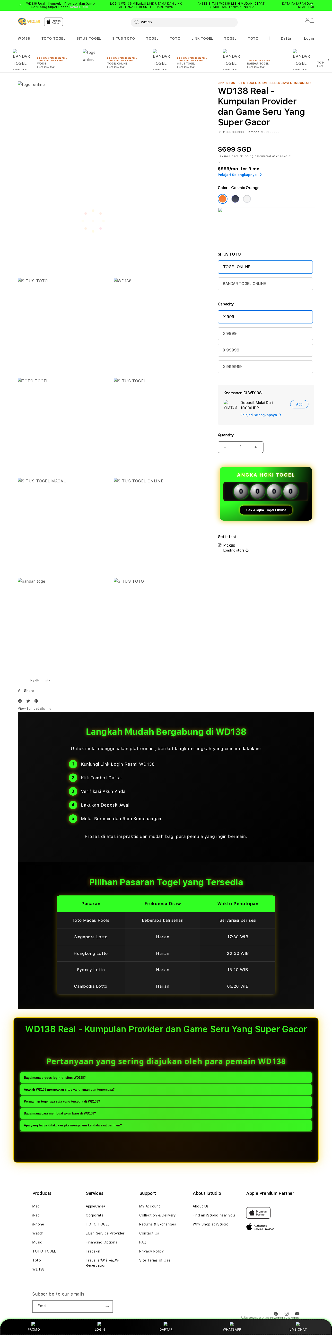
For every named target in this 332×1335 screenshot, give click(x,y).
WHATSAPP (232, 1329)
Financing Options (101, 1242)
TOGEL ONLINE (236, 267)
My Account (149, 1206)
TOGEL (152, 38)
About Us (201, 1206)
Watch (38, 1233)
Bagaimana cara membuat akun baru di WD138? (60, 1113)
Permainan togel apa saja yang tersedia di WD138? (62, 1102)
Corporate (95, 1215)
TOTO (175, 38)
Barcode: (254, 132)
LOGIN (100, 1329)
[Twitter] (29, 702)
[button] (24, 39)
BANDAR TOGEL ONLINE (244, 283)
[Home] (29, 21)
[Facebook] (21, 702)
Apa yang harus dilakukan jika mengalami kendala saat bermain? (73, 1125)
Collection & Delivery (157, 1215)
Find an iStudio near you (214, 1215)
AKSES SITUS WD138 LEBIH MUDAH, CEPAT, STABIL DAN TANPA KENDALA (232, 5)
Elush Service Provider (105, 1233)
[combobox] (184, 22)
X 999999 (232, 366)
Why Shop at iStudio (210, 1224)
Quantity (226, 435)
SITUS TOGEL (89, 38)
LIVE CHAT (298, 1329)
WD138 (24, 38)
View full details (32, 708)
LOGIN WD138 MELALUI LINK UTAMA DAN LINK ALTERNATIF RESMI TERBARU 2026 (146, 5)
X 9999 (230, 333)
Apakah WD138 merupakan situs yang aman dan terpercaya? (69, 1090)
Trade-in (93, 1251)
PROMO (34, 1329)
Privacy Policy (151, 1251)
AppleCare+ (96, 1206)
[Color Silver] (247, 199)
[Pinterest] (37, 702)
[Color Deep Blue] (235, 199)
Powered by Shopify (285, 1317)
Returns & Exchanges (157, 1224)
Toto (36, 1260)
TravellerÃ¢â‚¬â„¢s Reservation (102, 1262)
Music (37, 1242)
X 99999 (231, 350)
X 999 (228, 316)
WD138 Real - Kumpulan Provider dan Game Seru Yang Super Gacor (60, 5)
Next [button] (311, 5)
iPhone (38, 1224)
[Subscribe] (107, 1306)
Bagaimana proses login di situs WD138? (55, 1078)
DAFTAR (166, 1329)
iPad (36, 1215)
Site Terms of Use (154, 1260)
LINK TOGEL (202, 38)
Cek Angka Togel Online (266, 510)
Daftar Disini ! (79, 7)
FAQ (143, 1242)
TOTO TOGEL (53, 38)
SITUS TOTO (123, 38)
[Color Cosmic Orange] (222, 199)
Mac (36, 1206)
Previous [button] (20, 5)
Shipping (247, 156)
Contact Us (149, 1233)
